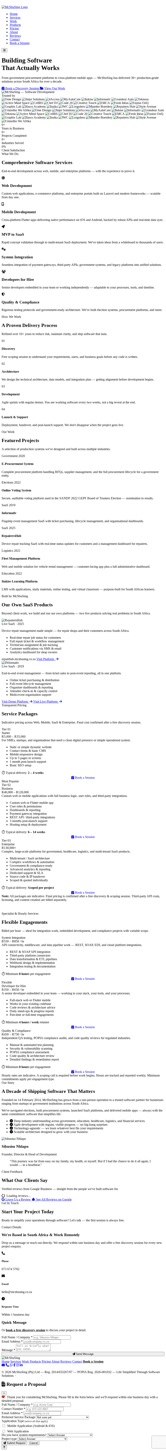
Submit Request (16, 1443)
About (14, 32)
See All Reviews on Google (53, 1199)
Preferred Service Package (18, 1417)
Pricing (14, 28)
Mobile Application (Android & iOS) (31, 1426)
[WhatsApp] (11, 1365)
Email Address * (12, 1341)
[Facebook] (14, 1365)
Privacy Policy (53, 1375)
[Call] (7, 1365)
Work (13, 21)
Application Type (25, 1421)
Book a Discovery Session (22, 88)
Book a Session (20, 43)
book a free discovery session (25, 1330)
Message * (8, 1350)
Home (14, 14)
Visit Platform (46, 659)
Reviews (15, 35)
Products (15, 25)
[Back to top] (4, 1447)
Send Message (84, 1354)
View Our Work (54, 88)
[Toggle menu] (4, 50)
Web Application (18, 1431)
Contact (15, 39)
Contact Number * (13, 1409)
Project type (9, 1438)
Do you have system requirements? (24, 1435)
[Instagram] (17, 1365)
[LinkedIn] (21, 1365)
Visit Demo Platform (16, 701)
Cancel (34, 1443)
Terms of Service (28, 1375)
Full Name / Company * (17, 1337)
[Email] (3, 1365)
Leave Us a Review (18, 1199)
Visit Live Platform (46, 701)
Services (15, 17)
